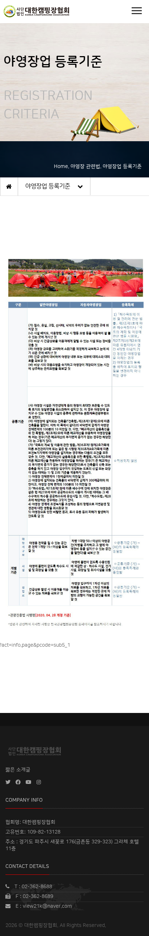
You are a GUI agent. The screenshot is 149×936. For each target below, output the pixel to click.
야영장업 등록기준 (47, 186)
